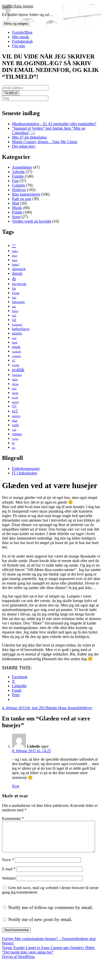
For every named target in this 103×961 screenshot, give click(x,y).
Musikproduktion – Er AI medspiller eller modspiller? (54, 124)
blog (14, 255)
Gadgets (18, 185)
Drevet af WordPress (18, 957)
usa (14, 420)
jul (14, 320)
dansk (17, 273)
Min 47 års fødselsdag (29, 137)
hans (15, 311)
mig (14, 338)
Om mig (18, 46)
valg (15, 425)
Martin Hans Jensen (17, 6)
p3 (13, 360)
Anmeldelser (22, 167)
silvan (15, 384)
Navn (8, 860)
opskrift (16, 351)
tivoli (15, 397)
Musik (17, 208)
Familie (18, 176)
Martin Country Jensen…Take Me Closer (44, 142)
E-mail (9, 869)
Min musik (20, 37)
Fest (15, 181)
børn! (15, 264)
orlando (16, 356)
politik (18, 369)
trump (15, 402)
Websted (9, 878)
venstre (17, 434)
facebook (19, 284)
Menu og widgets (16, 23)
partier (16, 365)
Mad (15, 203)
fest (14, 297)
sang (15, 379)
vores (15, 438)
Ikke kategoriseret (26, 194)
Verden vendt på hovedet (31, 221)
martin (17, 333)
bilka (15, 251)
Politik (17, 212)
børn (15, 260)
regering (17, 375)
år (13, 443)
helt (14, 315)
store (15, 393)
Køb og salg (21, 199)
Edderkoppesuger (26, 468)
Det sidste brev (24, 146)
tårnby (16, 416)
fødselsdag (18, 302)
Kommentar (13, 818)
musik (16, 347)
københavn (21, 328)
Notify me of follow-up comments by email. (50, 907)
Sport (16, 217)
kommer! (17, 324)
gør (14, 306)
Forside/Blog (22, 32)
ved (14, 429)
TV (14, 406)
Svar (15, 786)
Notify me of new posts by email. (40, 919)
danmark (19, 269)
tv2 (15, 410)
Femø (16, 293)
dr (14, 278)
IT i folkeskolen (24, 473)
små (14, 388)
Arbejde (18, 172)
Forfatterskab (22, 41)
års (13, 447)
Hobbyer (19, 190)
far (14, 288)
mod (14, 342)
